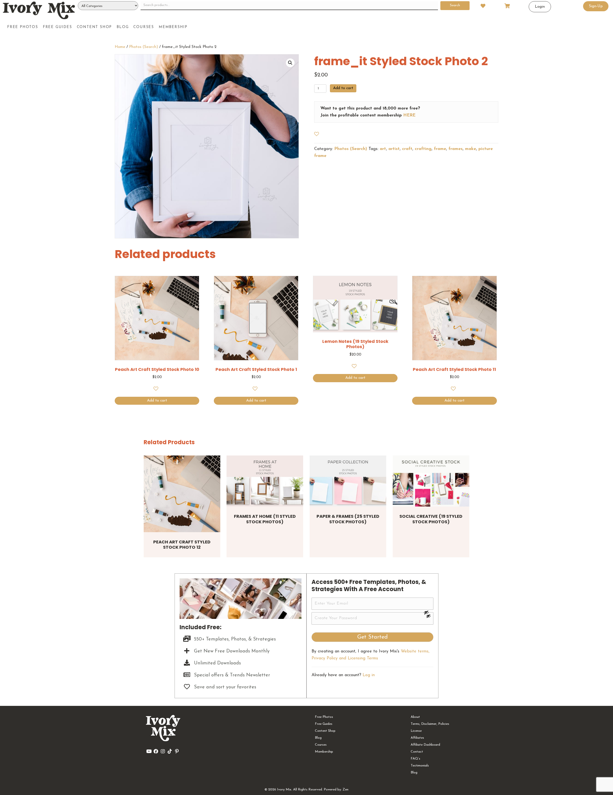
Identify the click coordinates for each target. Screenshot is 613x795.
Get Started (372, 637)
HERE (409, 115)
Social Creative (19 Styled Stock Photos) (430, 519)
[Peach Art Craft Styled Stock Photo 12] (182, 493)
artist (394, 149)
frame (440, 149)
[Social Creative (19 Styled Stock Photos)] (431, 481)
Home (120, 47)
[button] (290, 62)
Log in (369, 675)
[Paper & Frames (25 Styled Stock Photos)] (348, 481)
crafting (423, 149)
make (470, 149)
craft (407, 149)
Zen (345, 789)
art (383, 149)
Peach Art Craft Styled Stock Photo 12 (181, 544)
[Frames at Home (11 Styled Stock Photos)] (265, 481)
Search (455, 5)
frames (455, 149)
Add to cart (343, 88)
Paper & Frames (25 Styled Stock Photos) (348, 519)
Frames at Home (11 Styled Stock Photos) (265, 519)
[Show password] (428, 612)
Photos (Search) (143, 47)
